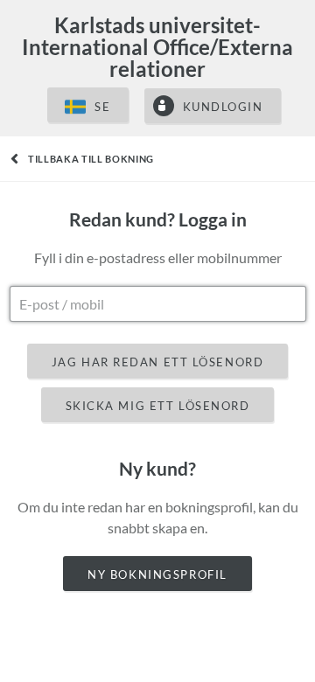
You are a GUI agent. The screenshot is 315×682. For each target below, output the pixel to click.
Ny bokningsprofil (158, 574)
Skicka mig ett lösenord (158, 406)
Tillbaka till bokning (91, 158)
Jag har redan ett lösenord (158, 362)
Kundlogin (223, 107)
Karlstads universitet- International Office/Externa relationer (157, 46)
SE (102, 107)
